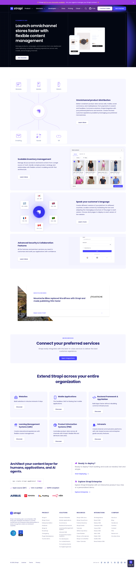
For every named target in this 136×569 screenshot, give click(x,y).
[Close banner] (133, 2)
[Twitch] (108, 562)
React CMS (97, 520)
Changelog (45, 533)
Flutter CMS (97, 536)
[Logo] (16, 8)
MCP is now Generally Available (54, 2)
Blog (112, 520)
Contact (113, 528)
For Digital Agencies (65, 547)
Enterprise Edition (47, 523)
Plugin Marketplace (48, 536)
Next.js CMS (97, 523)
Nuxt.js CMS (97, 531)
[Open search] (86, 8)
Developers (52, 8)
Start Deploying (81, 474)
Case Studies (81, 533)
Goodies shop (115, 536)
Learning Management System (66, 528)
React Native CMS (99, 541)
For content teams (64, 541)
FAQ (112, 531)
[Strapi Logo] (15, 513)
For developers (63, 539)
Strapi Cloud (45, 520)
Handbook (114, 523)
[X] (111, 562)
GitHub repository (82, 531)
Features (44, 525)
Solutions (39, 8)
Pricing (70, 8)
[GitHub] (101, 562)
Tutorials (79, 528)
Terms (31, 562)
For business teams (65, 544)
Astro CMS (97, 533)
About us (114, 517)
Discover (19, 407)
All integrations (98, 517)
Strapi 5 (44, 517)
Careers (113, 525)
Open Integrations (68, 358)
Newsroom (114, 533)
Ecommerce (63, 523)
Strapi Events (80, 525)
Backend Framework (65, 525)
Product (27, 8)
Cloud (78, 8)
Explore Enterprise (81, 492)
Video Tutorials (81, 541)
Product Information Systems (65, 535)
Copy (39, 481)
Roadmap (45, 531)
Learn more (82, 222)
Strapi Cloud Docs (82, 520)
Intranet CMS (63, 532)
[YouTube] (125, 562)
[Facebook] (115, 562)
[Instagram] (121, 562)
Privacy (38, 562)
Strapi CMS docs (82, 517)
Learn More (82, 122)
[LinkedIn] (118, 562)
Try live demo (46, 539)
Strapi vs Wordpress (83, 536)
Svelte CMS (97, 539)
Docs (63, 8)
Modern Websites (64, 517)
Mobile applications (65, 520)
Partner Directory (82, 523)
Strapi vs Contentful (82, 539)
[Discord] (105, 562)
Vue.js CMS (97, 528)
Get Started (119, 8)
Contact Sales (105, 8)
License (24, 562)
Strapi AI (44, 528)
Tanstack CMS (98, 525)
